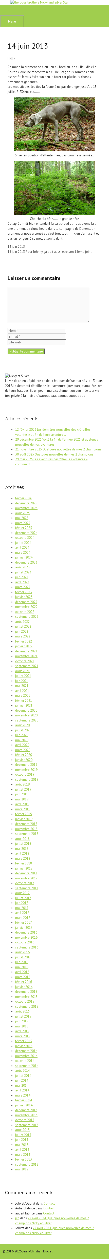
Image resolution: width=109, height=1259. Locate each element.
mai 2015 (21, 1026)
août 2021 (22, 671)
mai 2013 (21, 1145)
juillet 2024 (23, 543)
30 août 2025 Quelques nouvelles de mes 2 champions (54, 454)
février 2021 (23, 700)
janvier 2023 (23, 597)
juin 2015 (21, 1021)
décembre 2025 (26, 503)
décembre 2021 (26, 651)
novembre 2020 (26, 715)
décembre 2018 (26, 824)
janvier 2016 (23, 987)
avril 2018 (22, 853)
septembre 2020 (26, 720)
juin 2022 (21, 631)
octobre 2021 (24, 661)
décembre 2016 (26, 932)
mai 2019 (21, 799)
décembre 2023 (26, 562)
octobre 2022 (24, 612)
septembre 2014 (26, 1066)
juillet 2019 (23, 789)
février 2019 (23, 814)
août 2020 (22, 725)
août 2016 (22, 952)
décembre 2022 (26, 602)
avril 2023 (22, 582)
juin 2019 (21, 794)
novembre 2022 (26, 607)
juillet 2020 (23, 730)
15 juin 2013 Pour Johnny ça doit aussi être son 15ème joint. (50, 252)
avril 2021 (22, 691)
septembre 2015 (26, 1006)
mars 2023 (22, 587)
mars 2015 (22, 1036)
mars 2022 (22, 636)
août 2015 (22, 1011)
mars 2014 (22, 1095)
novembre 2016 (26, 937)
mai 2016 (21, 967)
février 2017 (23, 922)
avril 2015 (22, 1031)
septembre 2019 (26, 779)
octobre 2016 (24, 942)
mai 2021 (21, 686)
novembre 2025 (26, 508)
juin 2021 (21, 681)
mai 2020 (21, 740)
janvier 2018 (23, 868)
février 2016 (23, 982)
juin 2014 (21, 1080)
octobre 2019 (24, 774)
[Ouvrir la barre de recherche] (7, 10)
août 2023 (22, 567)
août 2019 (22, 784)
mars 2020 (22, 750)
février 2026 (23, 498)
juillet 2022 (23, 626)
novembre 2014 (26, 1056)
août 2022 (22, 622)
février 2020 (23, 755)
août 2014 (22, 1070)
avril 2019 (22, 804)
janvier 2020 (23, 760)
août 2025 (22, 513)
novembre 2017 (26, 878)
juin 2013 (21, 1140)
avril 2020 (22, 745)
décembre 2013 (26, 1110)
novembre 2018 (26, 829)
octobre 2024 (24, 537)
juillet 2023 (23, 572)
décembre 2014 (26, 1051)
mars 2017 (22, 918)
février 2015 (23, 1041)
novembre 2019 (26, 770)
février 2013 (23, 1159)
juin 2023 (21, 577)
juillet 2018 (23, 843)
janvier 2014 (23, 1105)
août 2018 (22, 839)
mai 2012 (21, 1169)
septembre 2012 (26, 1164)
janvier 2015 (23, 1046)
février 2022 (23, 641)
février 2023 (23, 592)
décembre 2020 (26, 710)
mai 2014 (21, 1085)
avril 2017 (22, 913)
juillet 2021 (23, 676)
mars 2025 (22, 523)
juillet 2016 (23, 957)
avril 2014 (22, 1090)
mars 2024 (22, 552)
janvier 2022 (23, 646)
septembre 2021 (26, 666)
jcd (17, 1218)
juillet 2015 (23, 1016)
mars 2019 (22, 809)
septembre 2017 (26, 888)
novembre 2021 (26, 656)
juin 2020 (21, 735)
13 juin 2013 (16, 246)
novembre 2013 (26, 1115)
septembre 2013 (26, 1125)
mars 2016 (22, 977)
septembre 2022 (26, 616)
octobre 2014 (24, 1061)
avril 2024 (22, 547)
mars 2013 (22, 1154)
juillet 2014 (23, 1076)
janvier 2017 (23, 927)
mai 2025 (21, 518)
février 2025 (23, 528)
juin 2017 (21, 903)
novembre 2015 (26, 997)
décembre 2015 (26, 991)
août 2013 (22, 1130)
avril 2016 (22, 972)
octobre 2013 (24, 1120)
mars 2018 (22, 858)
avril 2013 (22, 1149)
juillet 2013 (23, 1135)
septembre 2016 (26, 947)
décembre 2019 (26, 764)
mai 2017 (21, 908)
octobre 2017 (24, 883)
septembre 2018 (26, 834)
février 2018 (23, 863)
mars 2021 (22, 695)
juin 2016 (21, 962)
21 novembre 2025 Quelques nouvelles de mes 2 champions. (58, 449)
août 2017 (22, 893)
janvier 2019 (23, 819)
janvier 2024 (23, 557)
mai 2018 (21, 849)
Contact (49, 1203)
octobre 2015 (24, 1001)
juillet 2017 (23, 898)
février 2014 (23, 1100)
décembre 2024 (26, 533)
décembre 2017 (26, 873)
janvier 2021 (23, 705)
